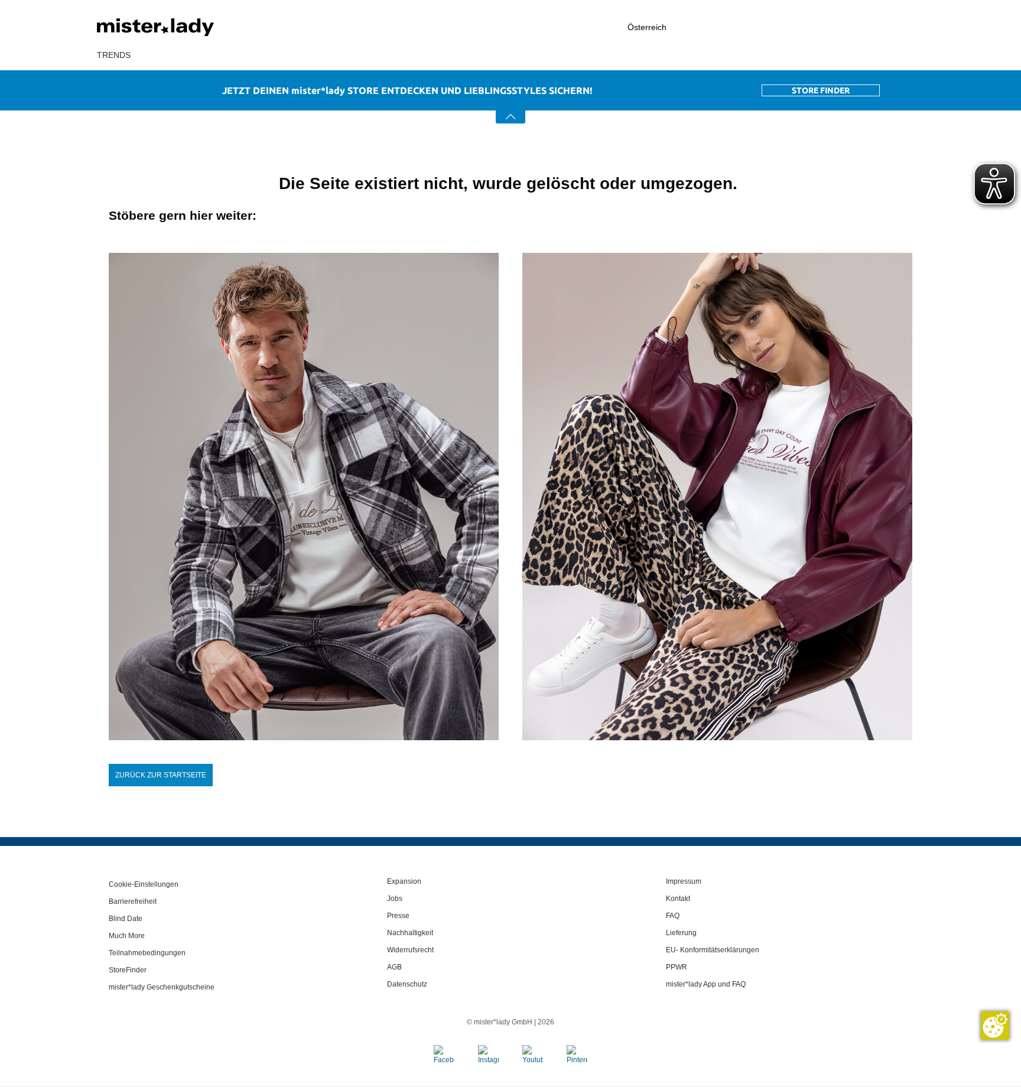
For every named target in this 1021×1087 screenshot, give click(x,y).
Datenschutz (407, 984)
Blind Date (125, 918)
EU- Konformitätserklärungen (712, 950)
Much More (127, 936)
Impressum (683, 881)
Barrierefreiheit (133, 901)
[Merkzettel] (871, 27)
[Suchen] (744, 27)
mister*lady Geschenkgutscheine (161, 987)
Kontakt (678, 898)
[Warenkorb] (918, 28)
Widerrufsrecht (410, 950)
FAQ (672, 916)
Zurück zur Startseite (160, 775)
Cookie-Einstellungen (143, 884)
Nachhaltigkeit (410, 933)
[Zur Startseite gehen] (185, 27)
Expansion (404, 881)
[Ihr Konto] (808, 27)
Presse (398, 916)
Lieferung (681, 933)
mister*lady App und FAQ (706, 984)
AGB (394, 967)
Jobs (394, 898)
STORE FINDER (821, 90)
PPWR (676, 967)
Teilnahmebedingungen (147, 953)
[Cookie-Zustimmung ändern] (995, 1025)
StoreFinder (128, 970)
